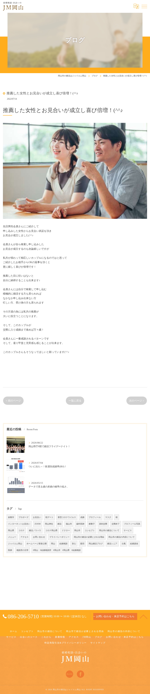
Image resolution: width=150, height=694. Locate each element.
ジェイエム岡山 (15, 544)
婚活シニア (112, 544)
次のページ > (136, 400)
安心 (74, 544)
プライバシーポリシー (59, 537)
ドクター (66, 530)
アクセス (24, 537)
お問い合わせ (39, 537)
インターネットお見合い (19, 524)
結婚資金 (134, 544)
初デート (49, 517)
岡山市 (77, 530)
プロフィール (95, 517)
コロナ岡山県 (51, 530)
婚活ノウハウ (35, 530)
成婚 (82, 517)
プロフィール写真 (132, 524)
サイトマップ (98, 643)
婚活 (59, 524)
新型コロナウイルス (67, 517)
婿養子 (92, 524)
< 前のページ (13, 400)
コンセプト (90, 530)
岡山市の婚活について (109, 530)
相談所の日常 (22, 550)
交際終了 (116, 524)
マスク (108, 517)
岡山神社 (49, 524)
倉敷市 (11, 517)
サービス (128, 530)
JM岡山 (86, 637)
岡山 (53, 544)
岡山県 (11, 530)
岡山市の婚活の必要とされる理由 (89, 537)
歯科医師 (80, 524)
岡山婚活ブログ (96, 544)
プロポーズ (23, 517)
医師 (10, 550)
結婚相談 (63, 544)
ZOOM (38, 524)
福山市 (69, 524)
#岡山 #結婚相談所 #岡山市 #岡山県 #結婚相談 (57, 550)
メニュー (12, 537)
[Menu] (144, 6)
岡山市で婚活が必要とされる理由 (85, 631)
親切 (82, 544)
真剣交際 (103, 524)
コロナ (21, 530)
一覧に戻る (75, 400)
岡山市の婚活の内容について (121, 537)
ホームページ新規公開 (37, 544)
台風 (124, 544)
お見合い (37, 517)
